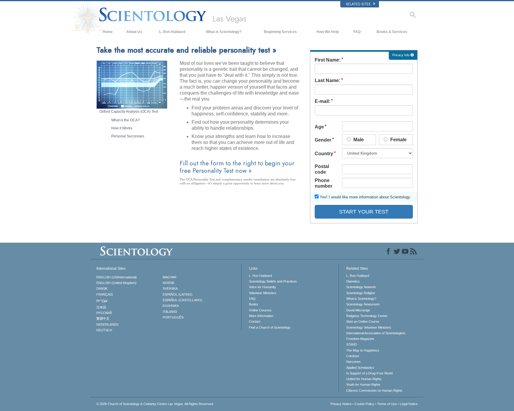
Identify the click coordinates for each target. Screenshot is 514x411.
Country (324, 153)
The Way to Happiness (362, 350)
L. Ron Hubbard (172, 32)
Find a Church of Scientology (270, 327)
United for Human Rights (364, 379)
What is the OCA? (125, 120)
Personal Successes (127, 136)
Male (358, 139)
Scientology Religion (360, 293)
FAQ (357, 32)
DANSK (101, 288)
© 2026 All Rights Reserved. (155, 404)
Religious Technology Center (367, 316)
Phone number (323, 183)
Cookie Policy (364, 404)
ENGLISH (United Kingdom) (116, 283)
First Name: (328, 59)
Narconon (353, 361)
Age (319, 126)
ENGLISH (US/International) (116, 277)
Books (253, 304)
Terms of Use (387, 404)
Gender (323, 139)
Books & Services (392, 32)
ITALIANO (170, 311)
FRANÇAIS (104, 294)
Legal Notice (409, 404)
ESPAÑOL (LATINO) (177, 294)
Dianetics (353, 281)
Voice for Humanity (262, 287)
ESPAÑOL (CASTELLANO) (182, 300)
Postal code (322, 169)
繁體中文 (102, 318)
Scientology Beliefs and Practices (273, 281)
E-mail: (322, 101)
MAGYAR (169, 277)
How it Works (121, 128)
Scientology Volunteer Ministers (368, 327)
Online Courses (260, 310)
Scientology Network (361, 287)
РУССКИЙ (104, 313)
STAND (351, 344)
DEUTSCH (104, 330)
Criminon (352, 356)
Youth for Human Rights (363, 384)
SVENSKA (170, 288)
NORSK (168, 283)
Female (398, 139)
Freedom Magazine (360, 339)
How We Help (327, 32)
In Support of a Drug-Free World (369, 373)
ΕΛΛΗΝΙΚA (171, 306)
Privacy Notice (341, 404)
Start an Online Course (362, 321)
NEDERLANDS (107, 324)
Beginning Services (280, 32)
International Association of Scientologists (375, 333)
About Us (134, 32)
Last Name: (327, 80)
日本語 (101, 307)
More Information (261, 316)
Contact (254, 321)
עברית (101, 300)
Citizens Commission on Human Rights (374, 390)
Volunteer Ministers (262, 293)
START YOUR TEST (363, 212)
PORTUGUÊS (173, 317)
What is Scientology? (224, 32)
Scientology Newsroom (363, 304)
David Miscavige (358, 310)
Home (108, 32)
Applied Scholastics (360, 367)
